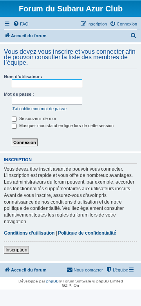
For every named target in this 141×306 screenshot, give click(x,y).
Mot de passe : (19, 94)
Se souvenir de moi (37, 118)
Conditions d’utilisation (29, 233)
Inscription (16, 250)
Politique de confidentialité (87, 233)
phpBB (52, 281)
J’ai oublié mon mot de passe (39, 108)
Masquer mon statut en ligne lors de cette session (66, 125)
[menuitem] (21, 24)
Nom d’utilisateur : (23, 76)
